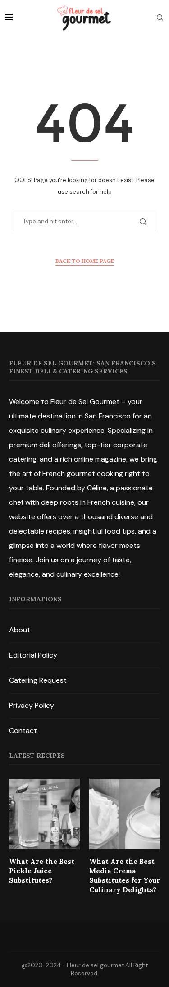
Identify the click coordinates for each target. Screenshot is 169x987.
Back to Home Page (84, 261)
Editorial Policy (33, 655)
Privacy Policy (31, 705)
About (19, 630)
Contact (23, 730)
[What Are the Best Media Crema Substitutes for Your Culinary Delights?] (124, 814)
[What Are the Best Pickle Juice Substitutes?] (44, 814)
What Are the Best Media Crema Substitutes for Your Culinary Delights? (124, 875)
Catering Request (38, 680)
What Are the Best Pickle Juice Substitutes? (41, 871)
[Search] (159, 18)
